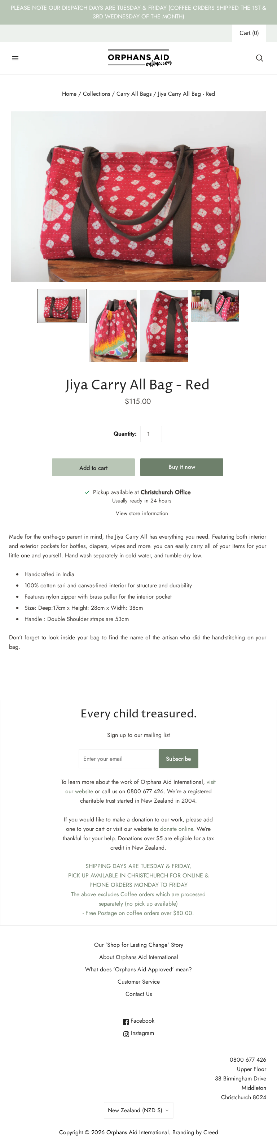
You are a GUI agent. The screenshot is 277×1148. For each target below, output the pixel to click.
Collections (96, 94)
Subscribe (178, 759)
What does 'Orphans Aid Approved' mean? (138, 969)
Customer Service (139, 981)
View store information (142, 513)
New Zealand (135, 1110)
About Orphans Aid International (138, 957)
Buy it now (181, 467)
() (249, 33)
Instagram (141, 1033)
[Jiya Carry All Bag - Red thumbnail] (62, 306)
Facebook (141, 1021)
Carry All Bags (133, 94)
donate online (176, 829)
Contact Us (139, 994)
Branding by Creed (195, 1132)
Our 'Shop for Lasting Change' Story (138, 945)
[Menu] (15, 58)
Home (69, 94)
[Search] (259, 58)
